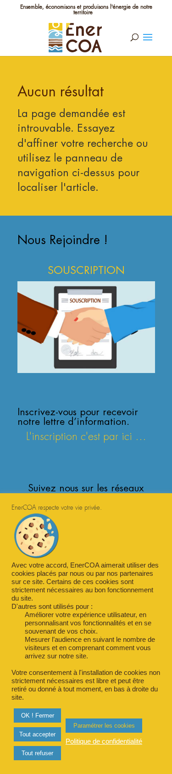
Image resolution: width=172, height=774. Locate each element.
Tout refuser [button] (37, 753)
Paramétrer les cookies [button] (104, 725)
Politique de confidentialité (104, 741)
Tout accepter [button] (37, 734)
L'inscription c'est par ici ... (86, 436)
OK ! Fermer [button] (37, 715)
